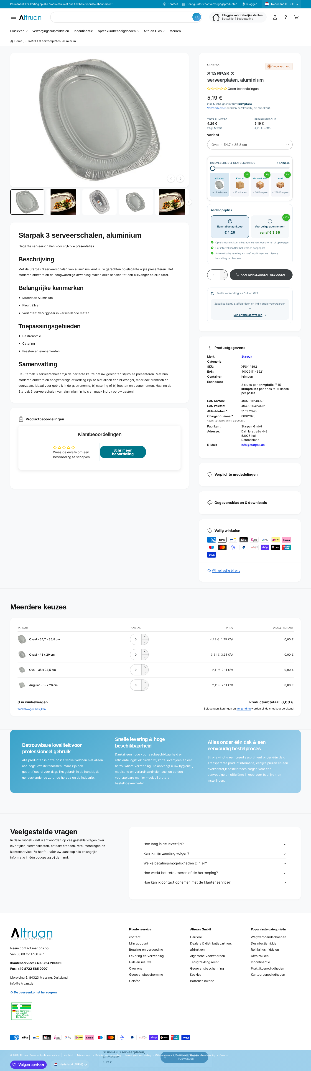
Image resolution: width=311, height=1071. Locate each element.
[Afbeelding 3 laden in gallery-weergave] (99, 202)
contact (134, 937)
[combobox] (126, 17)
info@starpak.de (253, 445)
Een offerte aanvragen (248, 314)
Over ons (135, 968)
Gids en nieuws (140, 962)
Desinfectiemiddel (264, 943)
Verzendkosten (216, 108)
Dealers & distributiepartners (211, 943)
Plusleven (17, 31)
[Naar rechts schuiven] (180, 178)
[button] (13, 17)
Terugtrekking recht (204, 962)
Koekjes (195, 974)
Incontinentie (260, 962)
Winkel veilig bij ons (226, 570)
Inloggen (251, 4)
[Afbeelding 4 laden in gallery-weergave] (136, 202)
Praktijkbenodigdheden (267, 968)
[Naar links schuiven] (171, 178)
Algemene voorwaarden (207, 956)
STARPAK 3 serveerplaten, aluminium (50, 41)
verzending (244, 708)
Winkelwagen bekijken (32, 709)
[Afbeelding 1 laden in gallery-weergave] (27, 202)
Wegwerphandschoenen (268, 937)
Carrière (196, 937)
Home (18, 41)
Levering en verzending (146, 956)
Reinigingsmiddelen (265, 949)
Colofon (134, 981)
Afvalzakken (260, 956)
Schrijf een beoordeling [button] (123, 452)
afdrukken (197, 949)
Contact (173, 4)
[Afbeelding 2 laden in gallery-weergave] (63, 202)
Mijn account (138, 943)
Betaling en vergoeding (146, 949)
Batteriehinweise (202, 981)
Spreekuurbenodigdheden (117, 31)
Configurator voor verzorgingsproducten (211, 4)
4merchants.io (51, 1055)
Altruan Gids (152, 31)
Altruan (24, 1055)
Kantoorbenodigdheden (268, 974)
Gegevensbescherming (146, 974)
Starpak (213, 64)
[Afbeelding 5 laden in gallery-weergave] (172, 202)
